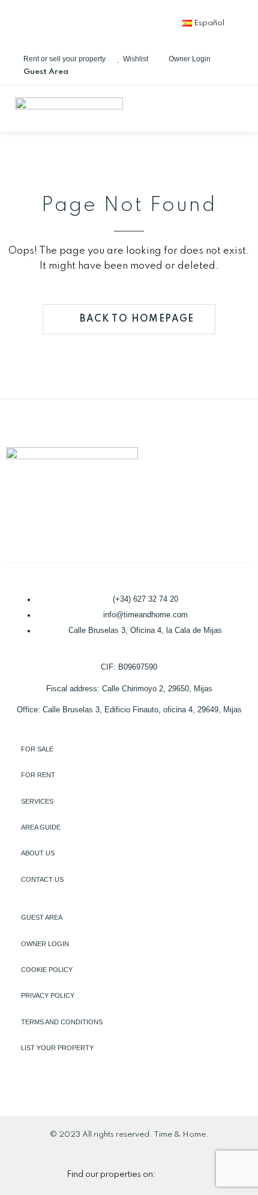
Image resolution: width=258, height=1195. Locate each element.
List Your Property (57, 1047)
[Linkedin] (70, 21)
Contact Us (42, 879)
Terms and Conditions (62, 1021)
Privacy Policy (47, 995)
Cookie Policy (47, 969)
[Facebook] (31, 21)
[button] (239, 108)
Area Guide (41, 827)
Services (37, 801)
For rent (38, 774)
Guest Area (41, 917)
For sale (37, 749)
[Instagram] (110, 21)
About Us (38, 853)
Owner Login (45, 943)
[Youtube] (149, 21)
